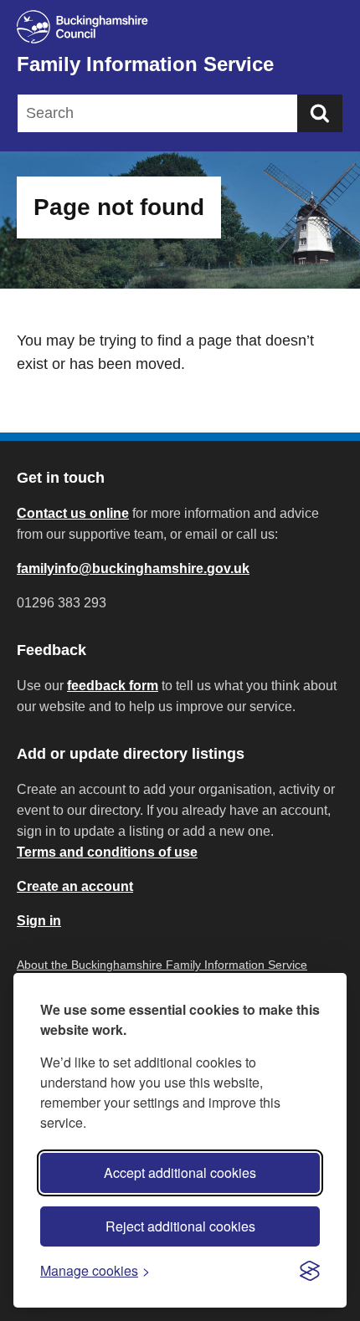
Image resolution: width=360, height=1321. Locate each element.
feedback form (112, 685)
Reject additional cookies (180, 1226)
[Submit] (319, 113)
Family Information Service (145, 64)
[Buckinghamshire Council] (180, 27)
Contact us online (73, 513)
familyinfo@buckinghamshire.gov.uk (133, 568)
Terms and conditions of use (107, 852)
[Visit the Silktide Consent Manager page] (310, 1271)
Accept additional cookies (180, 1172)
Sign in (39, 921)
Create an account (75, 886)
